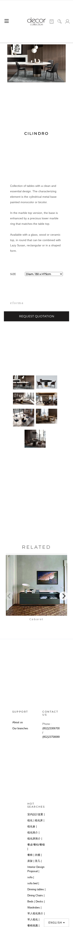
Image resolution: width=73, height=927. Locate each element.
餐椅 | (30, 854)
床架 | (30, 860)
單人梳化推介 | (36, 913)
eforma (17, 303)
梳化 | (30, 820)
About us (17, 722)
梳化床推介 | (34, 838)
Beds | (31, 901)
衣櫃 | (38, 854)
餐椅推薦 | (33, 925)
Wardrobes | (34, 907)
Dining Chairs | (35, 895)
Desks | (40, 901)
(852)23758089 (51, 736)
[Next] (63, 596)
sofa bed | (33, 883)
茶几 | (38, 860)
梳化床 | (39, 820)
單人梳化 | (33, 919)
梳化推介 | (33, 832)
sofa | (30, 877)
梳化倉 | (32, 826)
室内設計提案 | (36, 814)
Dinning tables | (36, 889)
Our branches (20, 728)
